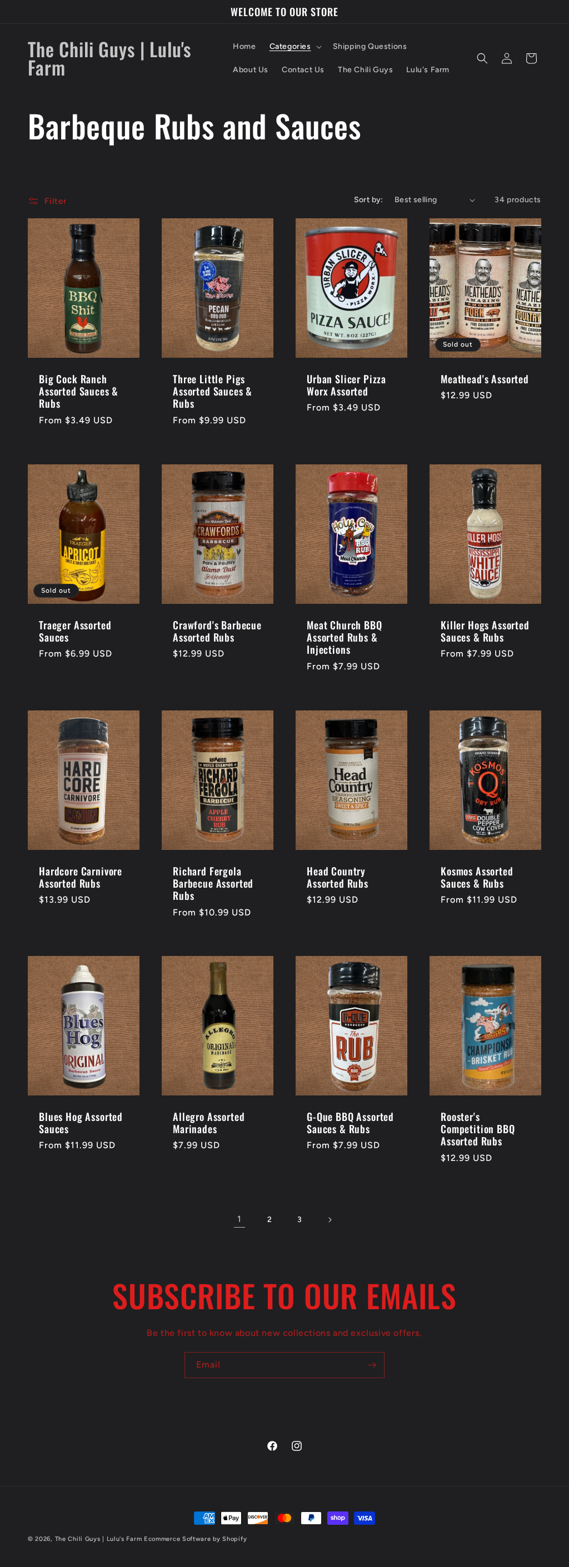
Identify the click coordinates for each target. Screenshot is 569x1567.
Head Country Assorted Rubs (337, 877)
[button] (294, 46)
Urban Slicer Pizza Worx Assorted (346, 385)
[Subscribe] (372, 1365)
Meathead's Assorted (485, 379)
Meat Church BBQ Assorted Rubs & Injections (344, 637)
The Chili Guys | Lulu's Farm (98, 1539)
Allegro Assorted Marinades (208, 1122)
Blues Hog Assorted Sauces (81, 1122)
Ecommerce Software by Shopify (195, 1539)
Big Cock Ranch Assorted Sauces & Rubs (78, 391)
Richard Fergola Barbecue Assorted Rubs (213, 883)
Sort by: (368, 199)
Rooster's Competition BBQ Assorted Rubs (478, 1128)
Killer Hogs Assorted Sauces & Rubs (485, 631)
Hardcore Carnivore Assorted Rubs (80, 877)
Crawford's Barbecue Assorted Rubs (217, 631)
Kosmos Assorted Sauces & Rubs (477, 877)
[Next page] (329, 1220)
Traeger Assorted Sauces (75, 631)
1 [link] (239, 1219)
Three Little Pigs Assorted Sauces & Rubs (212, 391)
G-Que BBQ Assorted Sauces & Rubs (350, 1122)
